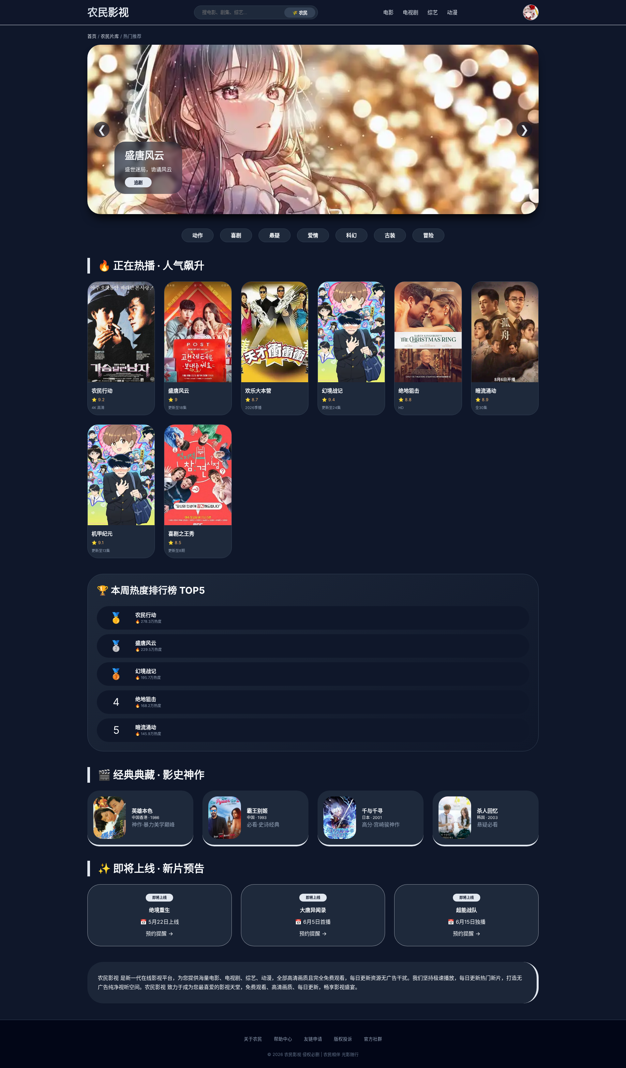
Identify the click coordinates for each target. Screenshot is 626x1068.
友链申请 (313, 1039)
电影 (388, 12)
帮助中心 (283, 1039)
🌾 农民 (299, 12)
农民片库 (110, 36)
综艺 (432, 12)
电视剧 (410, 12)
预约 (138, 182)
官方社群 (373, 1039)
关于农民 (253, 1039)
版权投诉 (343, 1039)
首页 (92, 36)
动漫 (452, 12)
